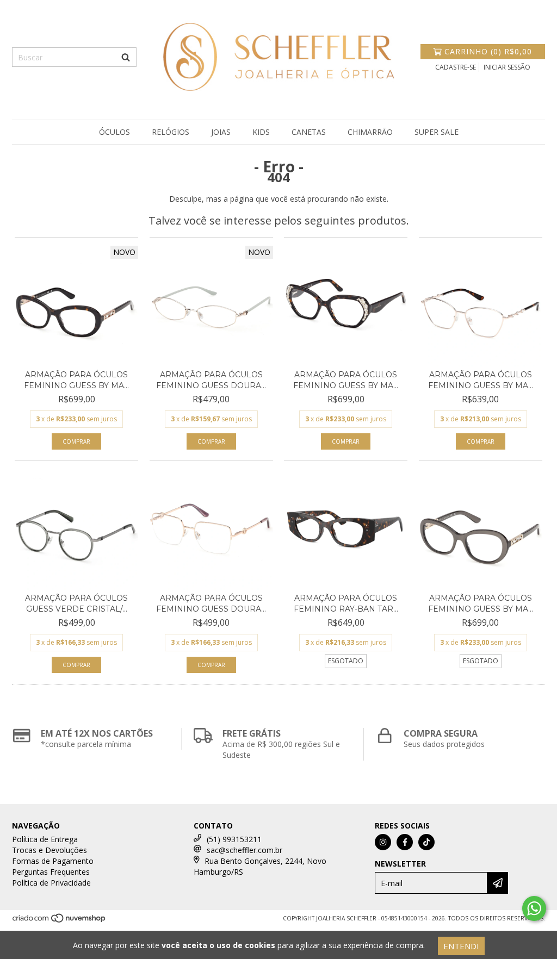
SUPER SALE (436, 132)
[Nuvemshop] (59, 921)
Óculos (114, 132)
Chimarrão (370, 132)
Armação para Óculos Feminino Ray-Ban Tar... (346, 603)
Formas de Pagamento (53, 861)
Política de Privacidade (51, 882)
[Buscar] (126, 57)
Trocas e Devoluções (49, 850)
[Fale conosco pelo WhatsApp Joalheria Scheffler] (534, 908)
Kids (261, 132)
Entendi (461, 946)
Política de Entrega (45, 839)
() (488, 51)
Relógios (170, 132)
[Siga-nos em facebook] (405, 842)
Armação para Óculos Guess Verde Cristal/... (76, 603)
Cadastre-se (455, 67)
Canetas (309, 132)
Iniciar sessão (507, 67)
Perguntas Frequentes (51, 872)
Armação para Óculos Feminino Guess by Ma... (76, 380)
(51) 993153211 (234, 839)
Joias (221, 132)
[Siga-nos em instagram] (383, 842)
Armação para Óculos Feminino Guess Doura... (211, 380)
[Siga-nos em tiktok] (426, 842)
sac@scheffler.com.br (244, 850)
